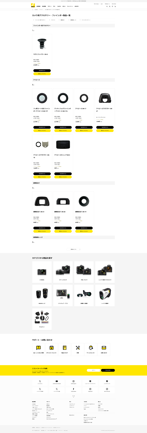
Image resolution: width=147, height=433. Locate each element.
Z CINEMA (33, 404)
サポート (49, 6)
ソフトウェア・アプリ (36, 412)
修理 (47, 412)
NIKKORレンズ (34, 410)
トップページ (32, 9)
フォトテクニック (72, 404)
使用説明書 (48, 415)
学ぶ (54, 6)
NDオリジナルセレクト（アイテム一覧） (90, 417)
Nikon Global (65, 430)
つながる (59, 6)
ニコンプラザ (100, 404)
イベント (85, 405)
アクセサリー (41, 9)
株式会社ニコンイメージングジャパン (47, 427)
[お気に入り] (112, 6)
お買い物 (76, 6)
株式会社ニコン (38, 427)
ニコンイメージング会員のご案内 (103, 410)
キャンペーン (70, 6)
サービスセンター (49, 410)
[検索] (107, 6)
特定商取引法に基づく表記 (88, 422)
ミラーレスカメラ (35, 405)
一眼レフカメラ (34, 407)
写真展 (99, 405)
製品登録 (48, 405)
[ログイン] (109, 6)
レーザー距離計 (34, 415)
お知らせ (48, 404)
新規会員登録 (108, 370)
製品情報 (44, 6)
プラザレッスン (71, 407)
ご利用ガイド (86, 420)
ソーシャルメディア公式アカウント (89, 404)
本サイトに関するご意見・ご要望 (52, 430)
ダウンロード (49, 417)
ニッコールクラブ (86, 407)
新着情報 (38, 6)
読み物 (99, 407)
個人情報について (43, 430)
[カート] (115, 6)
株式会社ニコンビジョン (56, 427)
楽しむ (64, 6)
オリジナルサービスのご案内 (88, 419)
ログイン (93, 370)
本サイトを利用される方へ (36, 430)
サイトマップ (60, 430)
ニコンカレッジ (71, 405)
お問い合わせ (49, 407)
